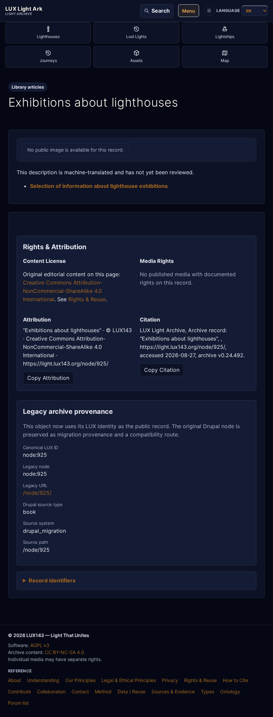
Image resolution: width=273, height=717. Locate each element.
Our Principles (80, 680)
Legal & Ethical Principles (129, 680)
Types (207, 691)
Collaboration (51, 691)
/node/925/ (37, 492)
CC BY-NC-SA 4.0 (64, 652)
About (14, 680)
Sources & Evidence (173, 691)
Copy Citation (161, 369)
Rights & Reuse (87, 299)
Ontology (230, 691)
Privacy (170, 680)
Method (103, 691)
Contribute (19, 691)
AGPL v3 (39, 645)
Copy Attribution (48, 377)
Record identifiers (52, 580)
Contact (80, 691)
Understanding (43, 680)
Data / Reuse (131, 691)
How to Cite (235, 680)
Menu (188, 11)
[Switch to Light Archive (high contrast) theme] (209, 10)
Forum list (18, 703)
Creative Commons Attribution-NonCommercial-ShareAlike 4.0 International (62, 291)
